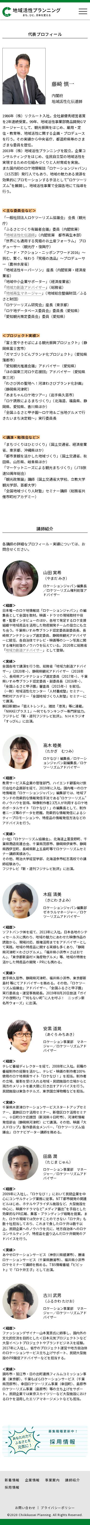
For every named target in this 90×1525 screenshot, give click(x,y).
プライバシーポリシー (58, 1507)
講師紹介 (72, 1480)
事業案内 (52, 1480)
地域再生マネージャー (24, 293)
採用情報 (12, 1487)
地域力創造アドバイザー (26, 287)
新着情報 (12, 1480)
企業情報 (32, 1480)
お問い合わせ (25, 1507)
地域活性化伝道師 (20, 234)
